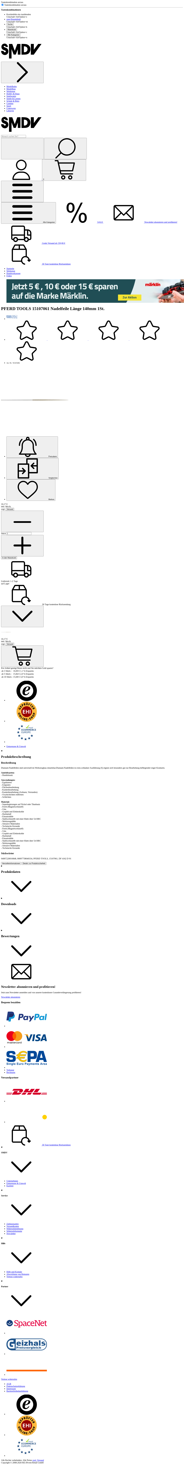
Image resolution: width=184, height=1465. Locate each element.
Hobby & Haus (13, 94)
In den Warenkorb (9, 558)
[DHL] (26, 1101)
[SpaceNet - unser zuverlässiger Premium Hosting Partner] (26, 1333)
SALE (100, 222)
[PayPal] (26, 1026)
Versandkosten (12, 1226)
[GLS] (26, 1122)
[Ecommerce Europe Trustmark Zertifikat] (26, 742)
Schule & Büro (12, 101)
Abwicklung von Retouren (17, 1274)
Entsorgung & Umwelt (16, 746)
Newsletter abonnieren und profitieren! (160, 222)
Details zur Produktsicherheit (34, 863)
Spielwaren (11, 96)
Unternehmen (12, 1181)
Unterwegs (11, 108)
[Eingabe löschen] (22, 148)
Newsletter (11, 1233)
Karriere (9, 1186)
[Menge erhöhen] (22, 521)
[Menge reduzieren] (22, 545)
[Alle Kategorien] (22, 191)
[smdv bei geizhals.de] (26, 1354)
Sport (8, 106)
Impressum (11, 1389)
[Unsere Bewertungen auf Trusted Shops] (26, 700)
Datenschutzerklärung (15, 1386)
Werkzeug (10, 91)
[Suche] (65, 148)
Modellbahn (11, 86)
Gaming (9, 103)
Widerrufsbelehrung (14, 1229)
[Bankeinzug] (26, 1067)
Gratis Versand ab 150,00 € (53, 243)
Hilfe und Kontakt (14, 1272)
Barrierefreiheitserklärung (17, 1391)
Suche (10, 24)
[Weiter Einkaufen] (22, 72)
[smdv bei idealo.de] (26, 1374)
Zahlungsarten (12, 1224)
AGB (8, 1384)
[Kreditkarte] (26, 1047)
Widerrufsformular (14, 1231)
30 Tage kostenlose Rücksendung (56, 264)
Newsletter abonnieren (10, 997)
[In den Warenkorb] (22, 656)
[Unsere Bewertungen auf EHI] (26, 721)
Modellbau (11, 89)
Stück (3, 533)
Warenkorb (12, 30)
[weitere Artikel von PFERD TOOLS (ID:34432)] (11, 319)
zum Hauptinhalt (13, 19)
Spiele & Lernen (13, 98)
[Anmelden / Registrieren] (21, 179)
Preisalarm (52, 456)
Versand (10, 509)
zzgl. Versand (38, 1460)
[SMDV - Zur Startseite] (21, 60)
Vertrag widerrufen (14, 1276)
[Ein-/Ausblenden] (22, 616)
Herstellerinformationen (11, 863)
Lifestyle (10, 111)
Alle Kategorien (13, 35)
